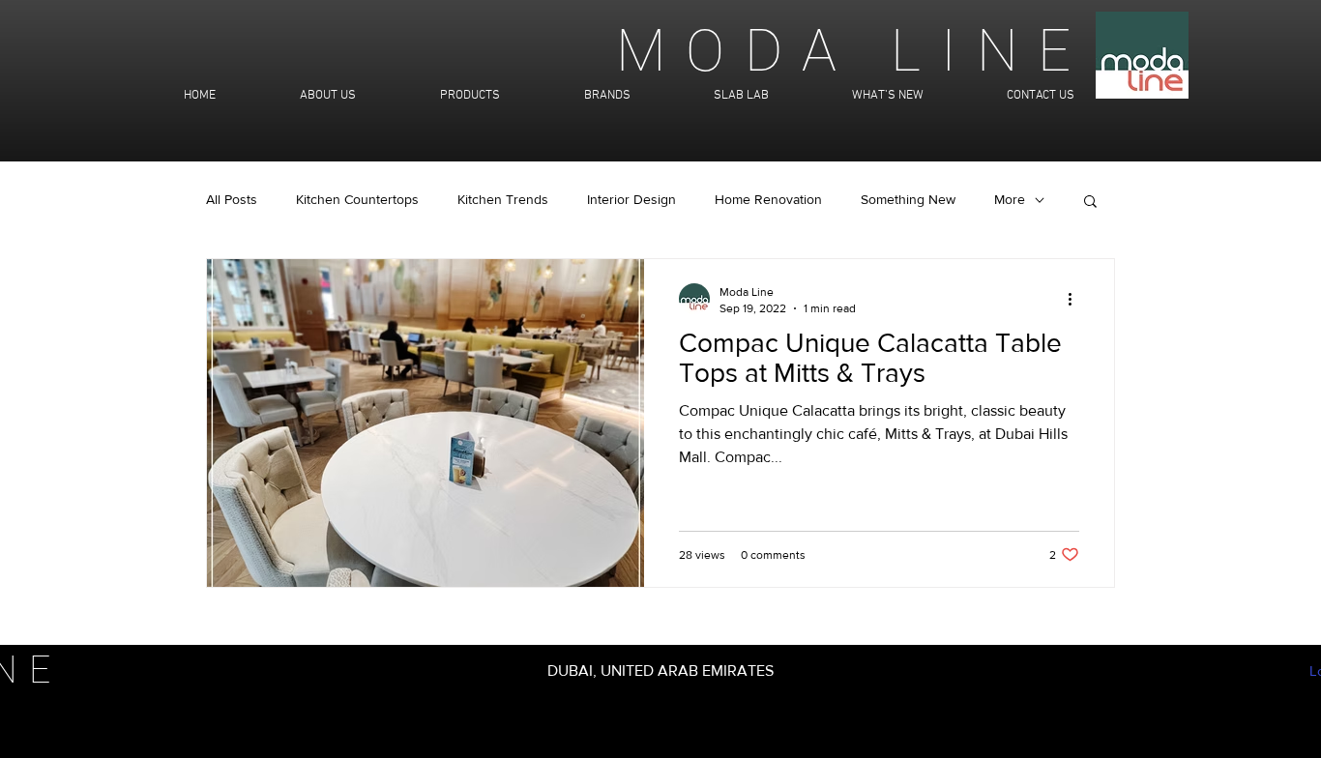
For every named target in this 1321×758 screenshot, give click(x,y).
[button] (1090, 202)
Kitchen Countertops (357, 199)
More (1009, 199)
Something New (908, 199)
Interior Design (631, 199)
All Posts (231, 199)
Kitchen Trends (502, 199)
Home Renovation (768, 199)
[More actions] (1076, 298)
